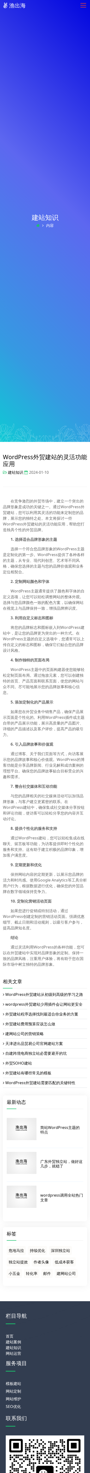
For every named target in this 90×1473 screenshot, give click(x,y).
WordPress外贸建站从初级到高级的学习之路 (44, 994)
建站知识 (45, 217)
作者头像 (41, 1262)
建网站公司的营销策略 (24, 1033)
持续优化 (37, 1250)
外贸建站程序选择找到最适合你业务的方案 (41, 1014)
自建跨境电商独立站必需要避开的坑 (36, 1053)
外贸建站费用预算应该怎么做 (30, 1024)
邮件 (47, 1273)
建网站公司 (66, 1273)
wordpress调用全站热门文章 (61, 1197)
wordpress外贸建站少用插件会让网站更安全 (44, 1004)
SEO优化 (13, 1406)
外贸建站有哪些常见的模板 (28, 1073)
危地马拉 (16, 1250)
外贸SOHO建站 (18, 1063)
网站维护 (13, 1398)
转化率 (31, 1273)
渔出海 (17, 5)
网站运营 (13, 1353)
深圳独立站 (60, 1250)
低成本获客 (64, 1262)
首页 (9, 1336)
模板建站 (13, 1383)
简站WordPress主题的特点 (60, 1130)
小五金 (14, 1273)
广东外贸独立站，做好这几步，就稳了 (61, 1164)
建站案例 (13, 1342)
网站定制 (13, 1391)
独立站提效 (18, 1262)
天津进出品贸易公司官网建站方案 (34, 1043)
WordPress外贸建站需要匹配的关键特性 (40, 1082)
